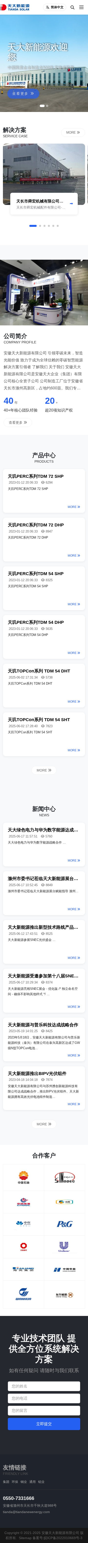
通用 (32, 1482)
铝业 (41, 1482)
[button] (42, 106)
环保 (15, 1482)
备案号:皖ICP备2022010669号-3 (57, 1538)
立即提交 (44, 1424)
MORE (71, 132)
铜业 (24, 1482)
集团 (6, 1482)
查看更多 (21, 87)
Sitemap (25, 1538)
